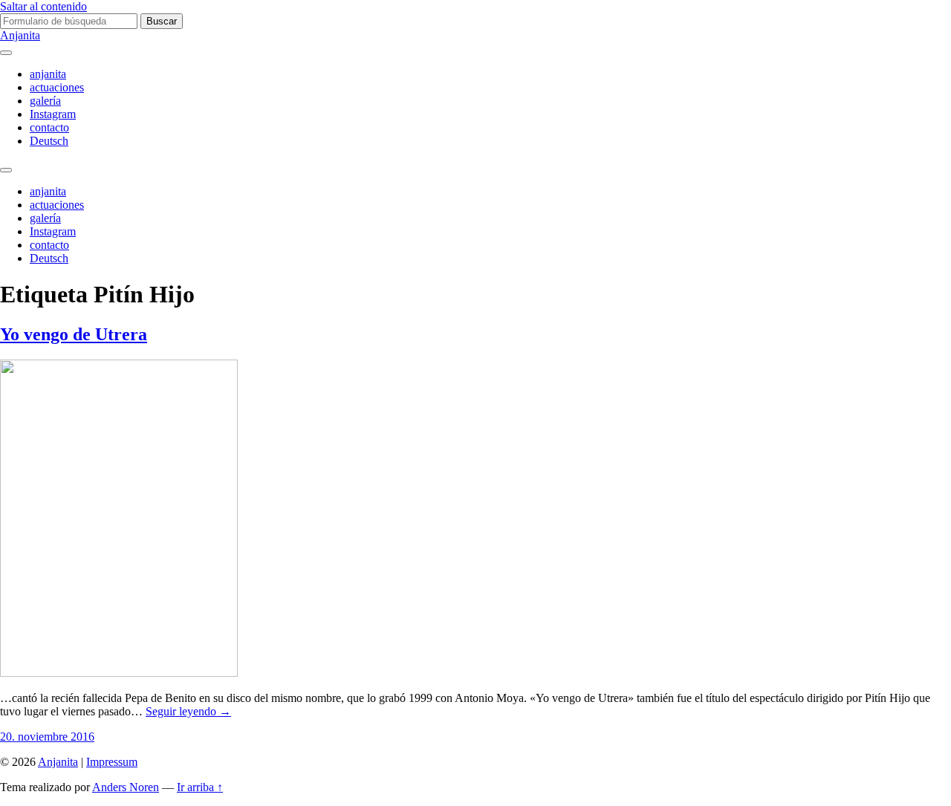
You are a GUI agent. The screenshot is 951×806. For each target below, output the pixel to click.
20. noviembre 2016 (47, 736)
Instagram (53, 114)
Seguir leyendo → (188, 711)
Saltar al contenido (43, 6)
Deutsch (49, 140)
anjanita (48, 74)
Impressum (111, 761)
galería (45, 100)
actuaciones (57, 87)
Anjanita (20, 35)
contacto (49, 127)
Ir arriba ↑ (200, 787)
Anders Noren (125, 787)
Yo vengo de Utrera (73, 334)
